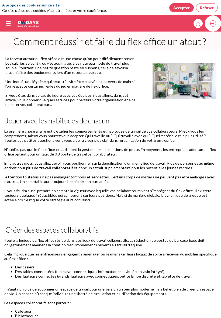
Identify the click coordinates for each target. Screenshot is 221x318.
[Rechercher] (198, 23)
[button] (8, 23)
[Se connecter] (213, 23)
